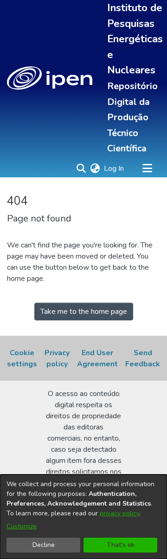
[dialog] (83, 516)
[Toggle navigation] (147, 168)
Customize (21, 526)
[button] (49, 78)
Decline (43, 544)
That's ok (121, 544)
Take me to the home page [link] (83, 311)
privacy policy (119, 513)
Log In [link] (114, 168)
